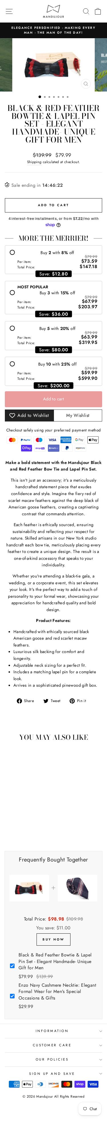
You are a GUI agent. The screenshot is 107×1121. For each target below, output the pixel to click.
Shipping (34, 162)
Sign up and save (52, 1073)
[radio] (53, 259)
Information (52, 1030)
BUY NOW (53, 939)
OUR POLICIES (52, 1059)
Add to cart (53, 399)
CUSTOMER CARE (52, 1045)
